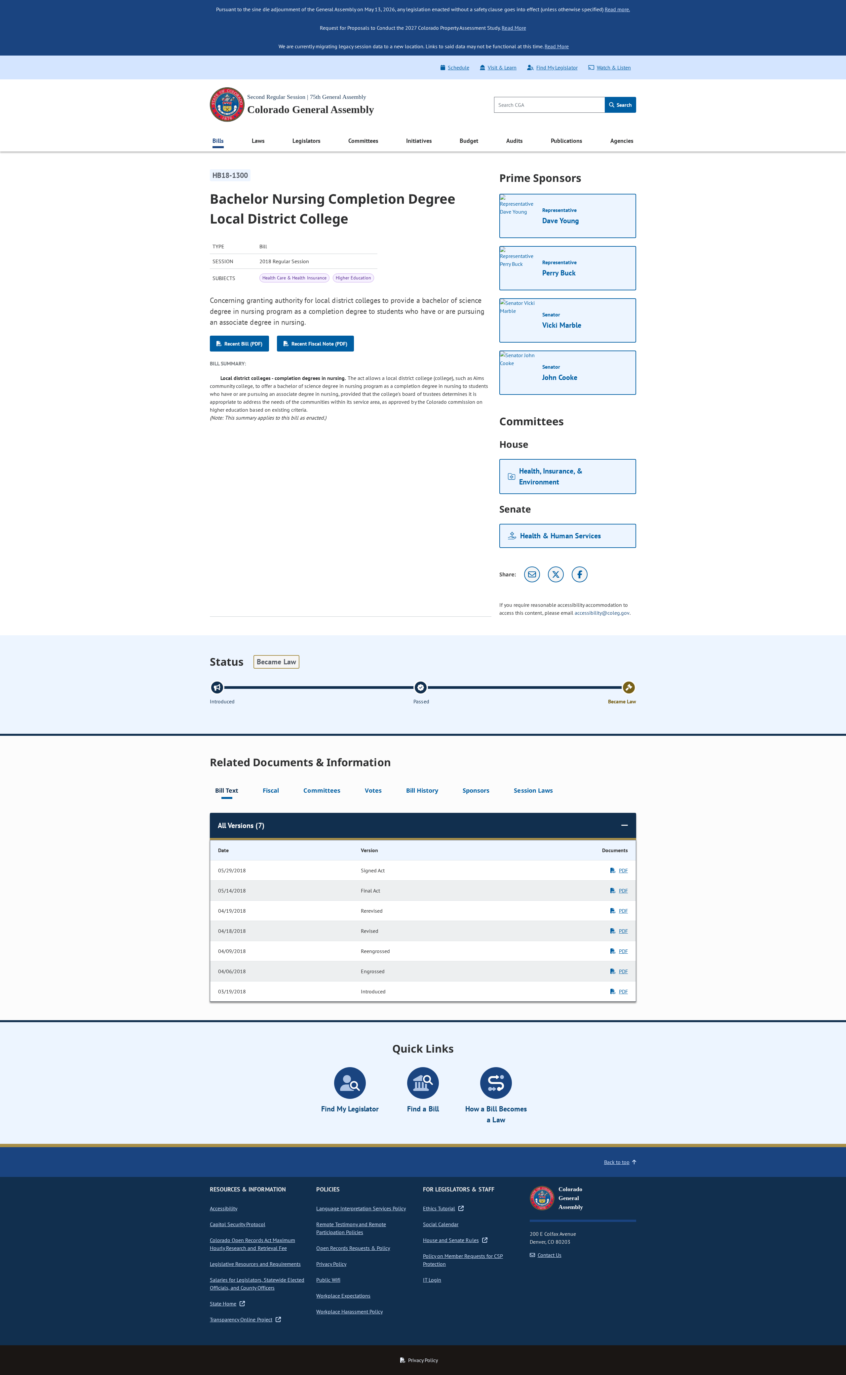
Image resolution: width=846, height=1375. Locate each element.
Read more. (617, 9)
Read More (514, 27)
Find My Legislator (556, 67)
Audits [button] (514, 141)
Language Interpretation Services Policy (361, 1208)
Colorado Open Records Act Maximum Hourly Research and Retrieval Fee (252, 1244)
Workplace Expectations (343, 1295)
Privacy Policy (331, 1264)
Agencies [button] (622, 141)
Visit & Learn (502, 67)
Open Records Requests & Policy (353, 1248)
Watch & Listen (614, 67)
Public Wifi (328, 1279)
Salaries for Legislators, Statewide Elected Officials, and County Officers (257, 1283)
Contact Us (549, 1255)
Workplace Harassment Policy (349, 1311)
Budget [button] (469, 141)
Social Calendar (440, 1224)
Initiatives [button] (419, 141)
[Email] (532, 574)
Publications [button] (566, 141)
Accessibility (223, 1208)
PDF (623, 870)
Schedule (458, 67)
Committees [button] (363, 141)
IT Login (432, 1279)
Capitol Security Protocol (237, 1224)
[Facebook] (580, 574)
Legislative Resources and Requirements (255, 1264)
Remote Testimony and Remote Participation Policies (351, 1228)
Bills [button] (218, 141)
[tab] (227, 791)
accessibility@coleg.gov (602, 612)
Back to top (617, 1162)
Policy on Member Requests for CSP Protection (463, 1260)
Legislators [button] (306, 141)
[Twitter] (556, 574)
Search (623, 105)
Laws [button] (258, 141)
